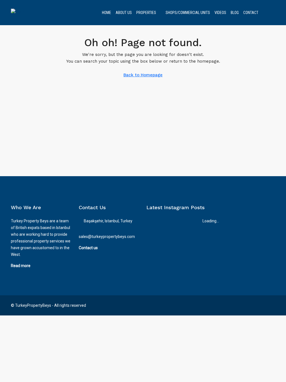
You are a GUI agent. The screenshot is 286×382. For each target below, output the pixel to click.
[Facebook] (250, 305)
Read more (20, 265)
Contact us (88, 248)
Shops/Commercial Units (188, 12)
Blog (235, 12)
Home (106, 12)
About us (124, 12)
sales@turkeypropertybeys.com (107, 236)
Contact (250, 12)
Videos (220, 12)
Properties (146, 12)
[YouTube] (270, 305)
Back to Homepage (143, 74)
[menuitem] (266, 12)
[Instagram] (260, 305)
